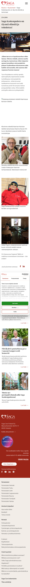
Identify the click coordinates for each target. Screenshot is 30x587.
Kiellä (15, 311)
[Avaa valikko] (26, 3)
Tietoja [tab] (24, 278)
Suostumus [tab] (5, 278)
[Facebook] (20, 266)
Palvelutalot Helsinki (7, 485)
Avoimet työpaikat (7, 506)
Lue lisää (23, 323)
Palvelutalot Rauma (7, 496)
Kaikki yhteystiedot (7, 432)
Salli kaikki (15, 303)
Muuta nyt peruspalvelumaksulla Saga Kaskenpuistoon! (13, 395)
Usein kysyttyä (6, 552)
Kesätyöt (4, 512)
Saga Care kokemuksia (9, 579)
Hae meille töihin (6, 509)
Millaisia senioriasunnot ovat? (10, 558)
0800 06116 (23, 459)
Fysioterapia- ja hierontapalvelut (11, 528)
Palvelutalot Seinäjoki (8, 499)
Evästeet (4, 539)
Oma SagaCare (8, 464)
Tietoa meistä (5, 515)
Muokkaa (14, 307)
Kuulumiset (11, 8)
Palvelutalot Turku (7, 488)
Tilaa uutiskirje (6, 582)
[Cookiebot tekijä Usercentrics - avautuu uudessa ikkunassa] (22, 274)
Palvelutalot (5, 482)
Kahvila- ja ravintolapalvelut (10, 531)
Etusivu (3, 8)
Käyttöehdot (5, 542)
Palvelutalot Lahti (7, 491)
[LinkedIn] (23, 266)
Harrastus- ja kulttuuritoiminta (10, 533)
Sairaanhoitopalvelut (8, 526)
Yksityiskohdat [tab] (15, 278)
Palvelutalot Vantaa (7, 501)
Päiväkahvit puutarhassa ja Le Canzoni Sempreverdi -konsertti (14, 351)
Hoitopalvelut (5, 523)
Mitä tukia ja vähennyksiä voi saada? (12, 568)
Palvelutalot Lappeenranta (9, 493)
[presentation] (15, 337)
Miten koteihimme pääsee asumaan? (13, 555)
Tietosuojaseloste (7, 544)
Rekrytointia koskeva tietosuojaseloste (13, 547)
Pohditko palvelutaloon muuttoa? (11, 566)
